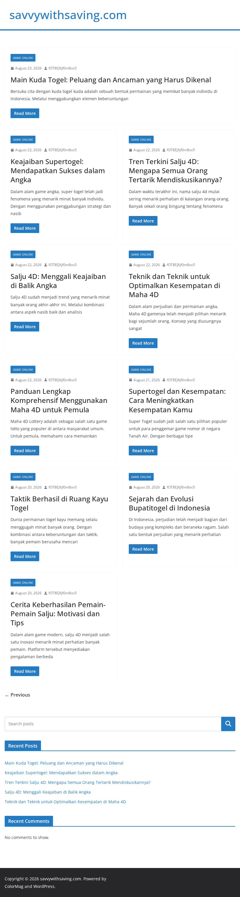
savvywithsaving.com (68, 14)
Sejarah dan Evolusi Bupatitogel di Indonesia (169, 503)
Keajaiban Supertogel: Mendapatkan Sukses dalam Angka (58, 170)
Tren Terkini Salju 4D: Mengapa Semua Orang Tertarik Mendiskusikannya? (175, 170)
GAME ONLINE (23, 58)
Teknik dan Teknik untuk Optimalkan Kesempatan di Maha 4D (174, 285)
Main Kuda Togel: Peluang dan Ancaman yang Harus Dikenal (111, 79)
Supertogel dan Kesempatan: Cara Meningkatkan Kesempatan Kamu (177, 400)
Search (228, 724)
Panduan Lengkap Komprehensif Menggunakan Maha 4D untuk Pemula (59, 400)
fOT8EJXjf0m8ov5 (63, 68)
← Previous (17, 695)
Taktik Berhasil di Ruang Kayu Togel (59, 503)
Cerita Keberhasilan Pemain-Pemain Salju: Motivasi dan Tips (58, 613)
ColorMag (14, 886)
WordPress (43, 886)
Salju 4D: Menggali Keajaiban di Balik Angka (58, 280)
